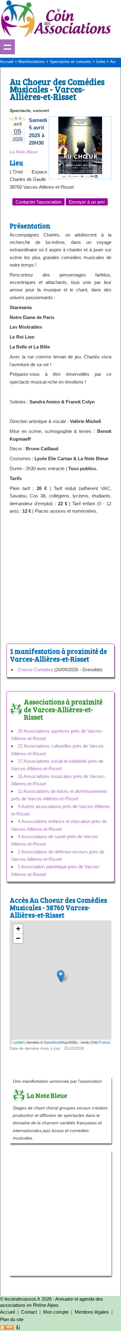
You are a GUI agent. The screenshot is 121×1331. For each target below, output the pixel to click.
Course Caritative (35, 669)
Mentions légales (92, 1312)
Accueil (7, 1312)
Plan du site (12, 1319)
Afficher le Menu (7, 46)
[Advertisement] (60, 577)
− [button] (18, 938)
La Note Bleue (24, 151)
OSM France (100, 1042)
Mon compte (56, 1312)
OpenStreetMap (56, 1042)
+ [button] (18, 929)
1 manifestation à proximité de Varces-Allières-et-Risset (58, 654)
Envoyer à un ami (87, 202)
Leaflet (18, 1042)
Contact (29, 1312)
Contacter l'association (38, 202)
